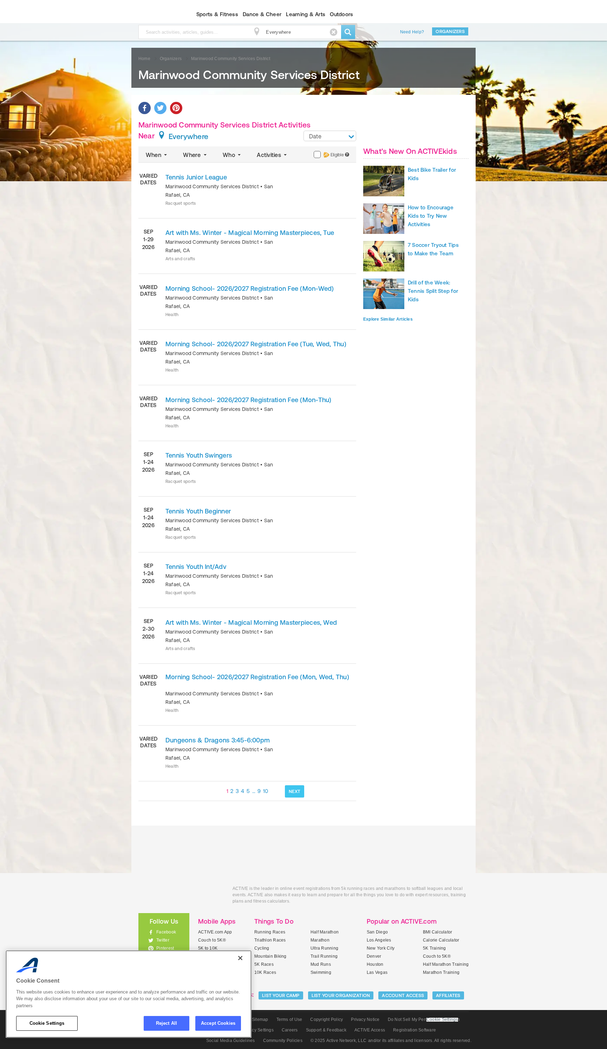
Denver (374, 956)
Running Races (269, 932)
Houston (375, 964)
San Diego (377, 932)
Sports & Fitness (217, 14)
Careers (290, 1030)
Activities (269, 155)
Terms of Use (289, 1019)
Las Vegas (377, 972)
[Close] (240, 958)
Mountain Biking (270, 956)
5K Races (264, 964)
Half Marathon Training (446, 964)
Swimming (321, 972)
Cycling (261, 948)
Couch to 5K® (212, 940)
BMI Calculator (437, 932)
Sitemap (260, 1019)
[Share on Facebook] (144, 108)
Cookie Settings (47, 1023)
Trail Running (324, 956)
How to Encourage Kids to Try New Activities (430, 215)
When (154, 155)
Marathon (320, 940)
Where (192, 155)
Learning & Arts (305, 14)
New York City (380, 948)
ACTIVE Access (369, 1030)
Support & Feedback (326, 1030)
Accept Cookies (218, 1023)
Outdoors (341, 14)
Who (229, 155)
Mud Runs (321, 964)
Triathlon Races (270, 940)
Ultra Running (324, 948)
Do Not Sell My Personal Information (424, 1019)
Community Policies (282, 1040)
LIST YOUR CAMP (281, 995)
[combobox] (330, 136)
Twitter (162, 940)
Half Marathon (325, 932)
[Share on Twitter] (160, 108)
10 (265, 791)
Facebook (166, 932)
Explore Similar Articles (388, 319)
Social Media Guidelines (230, 1040)
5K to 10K (207, 948)
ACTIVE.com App (215, 932)
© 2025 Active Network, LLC (338, 1040)
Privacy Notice (365, 1019)
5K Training (434, 948)
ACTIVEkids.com (158, 14)
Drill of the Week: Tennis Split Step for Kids (433, 291)
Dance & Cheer (262, 14)
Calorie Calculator (441, 940)
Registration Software (414, 1030)
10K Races (265, 972)
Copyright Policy (326, 1019)
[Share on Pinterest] (176, 108)
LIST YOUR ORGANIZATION (341, 995)
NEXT (294, 791)
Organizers (450, 31)
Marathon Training (441, 972)
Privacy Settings (258, 1030)
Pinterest (165, 948)
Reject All (166, 1023)
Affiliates (448, 995)
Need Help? (412, 31)
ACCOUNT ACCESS (403, 995)
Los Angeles (379, 940)
